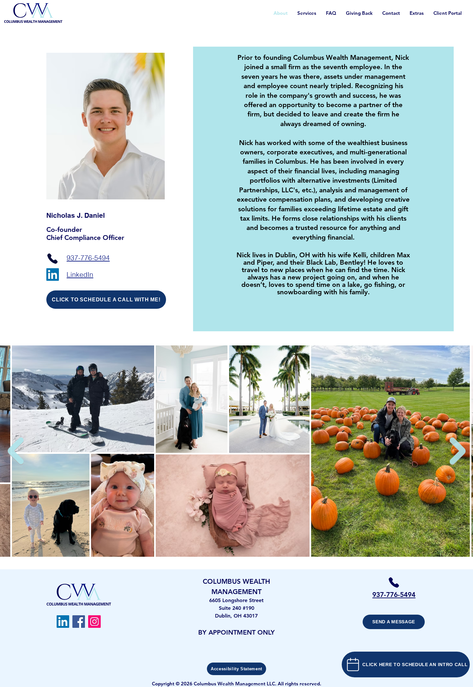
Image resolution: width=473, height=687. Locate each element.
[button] (417, 13)
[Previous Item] (15, 450)
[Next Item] (458, 450)
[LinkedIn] (52, 274)
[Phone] (52, 258)
